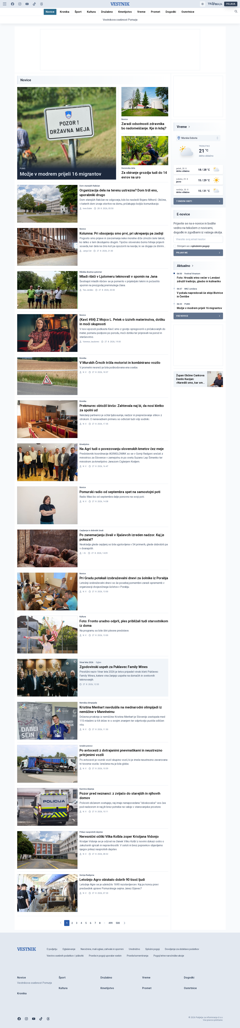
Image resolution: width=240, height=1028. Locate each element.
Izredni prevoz (86, 746)
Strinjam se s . (193, 246)
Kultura (83, 617)
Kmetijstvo (84, 444)
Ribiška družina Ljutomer (91, 272)
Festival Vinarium (192, 274)
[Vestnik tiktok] (34, 4)
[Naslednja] (124, 923)
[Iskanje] (236, 11)
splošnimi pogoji (200, 246)
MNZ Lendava (190, 289)
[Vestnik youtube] (27, 4)
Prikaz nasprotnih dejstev (91, 832)
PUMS (22, 169)
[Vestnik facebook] (12, 4)
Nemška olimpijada (88, 703)
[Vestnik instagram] (19, 4)
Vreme (182, 126)
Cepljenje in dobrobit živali (91, 530)
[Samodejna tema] (202, 4)
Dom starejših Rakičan (90, 186)
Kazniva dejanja (87, 789)
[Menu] (5, 4)
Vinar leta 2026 (86, 662)
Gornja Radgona (87, 875)
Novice (124, 119)
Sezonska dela (128, 168)
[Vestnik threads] (41, 4)
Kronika (83, 358)
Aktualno (183, 265)
